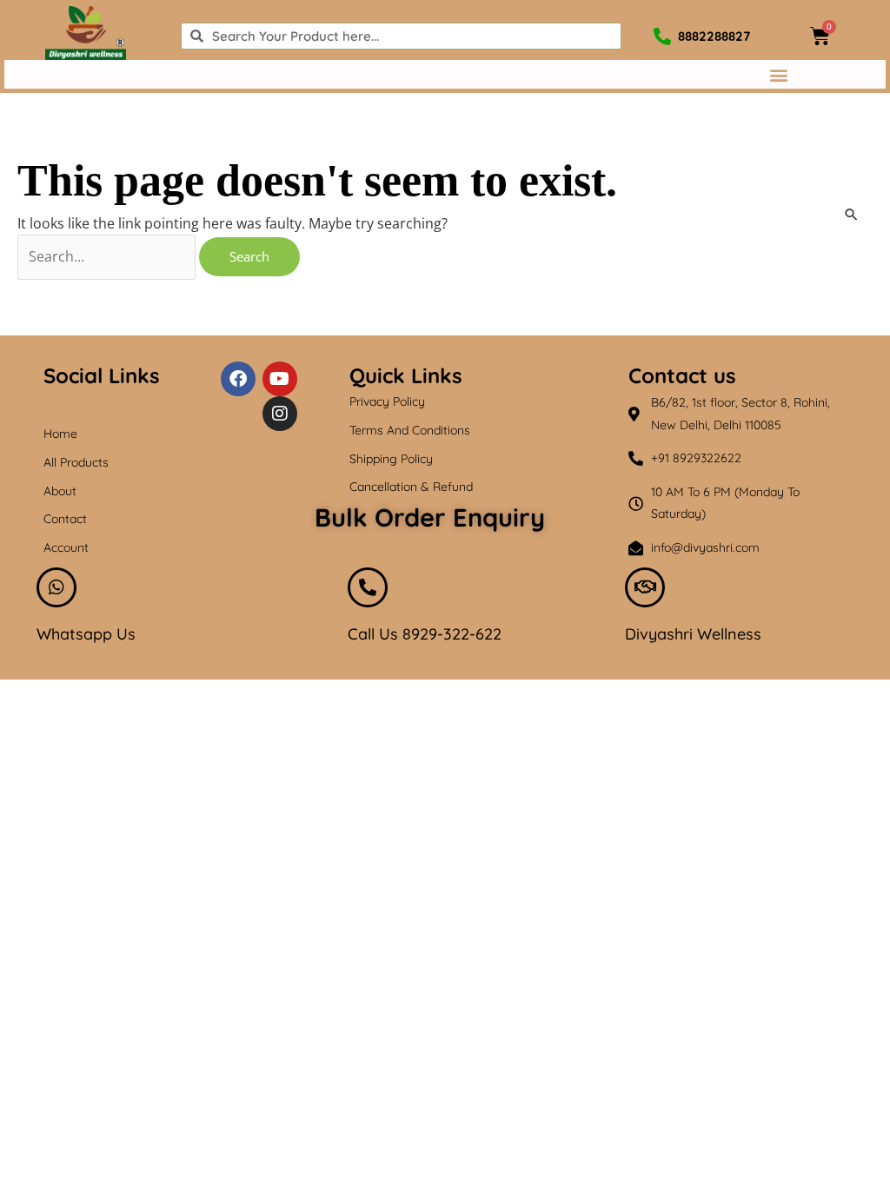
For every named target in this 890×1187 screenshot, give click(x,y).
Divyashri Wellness (693, 634)
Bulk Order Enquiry (430, 517)
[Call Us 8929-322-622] (368, 587)
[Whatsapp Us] (56, 587)
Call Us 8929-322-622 (424, 634)
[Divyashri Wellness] (645, 587)
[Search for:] (108, 256)
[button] (778, 74)
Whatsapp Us (86, 634)
